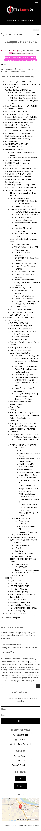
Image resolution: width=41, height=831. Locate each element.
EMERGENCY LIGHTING (20, 602)
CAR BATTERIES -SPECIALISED (18, 90)
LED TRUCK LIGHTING (19, 586)
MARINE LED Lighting (19, 589)
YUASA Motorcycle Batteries (26, 214)
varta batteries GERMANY (21, 309)
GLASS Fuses (24, 450)
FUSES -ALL (19, 448)
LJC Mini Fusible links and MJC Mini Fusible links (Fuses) (28, 507)
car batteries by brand (19, 198)
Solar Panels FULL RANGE (25, 331)
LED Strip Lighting (18, 610)
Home (21, 48)
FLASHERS (18, 551)
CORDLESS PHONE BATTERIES (18, 174)
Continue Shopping (11, 618)
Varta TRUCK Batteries (24, 296)
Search (35, 30)
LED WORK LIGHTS (18, 599)
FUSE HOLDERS (25, 524)
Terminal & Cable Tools (24, 572)
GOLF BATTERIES (12, 141)
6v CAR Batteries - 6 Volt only (22, 92)
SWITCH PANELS (21, 545)
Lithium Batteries (21, 244)
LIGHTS (8, 578)
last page (29, 661)
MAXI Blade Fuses (26, 469)
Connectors (19, 575)
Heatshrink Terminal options (26, 570)
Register (20, 785)
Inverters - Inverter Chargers (22, 537)
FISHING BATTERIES (14, 149)
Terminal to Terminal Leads (26, 377)
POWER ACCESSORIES (23, 553)
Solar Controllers (21, 334)
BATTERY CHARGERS (19, 323)
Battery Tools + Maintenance (22, 429)
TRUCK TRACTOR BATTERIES (17, 114)
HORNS (13, 410)
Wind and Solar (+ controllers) (22, 328)
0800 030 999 (13, 34)
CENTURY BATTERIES (19, 315)
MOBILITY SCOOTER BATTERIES (19, 133)
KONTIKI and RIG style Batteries (23, 157)
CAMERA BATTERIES (14, 166)
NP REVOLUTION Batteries (26, 201)
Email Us (22, 739)
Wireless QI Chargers (23, 556)
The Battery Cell (20, 826)
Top (38, 686)
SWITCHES (19, 542)
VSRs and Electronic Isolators (26, 437)
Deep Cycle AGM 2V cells (24, 271)
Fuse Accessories (21, 521)
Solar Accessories (21, 336)
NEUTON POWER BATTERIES (22, 312)
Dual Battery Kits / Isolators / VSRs (24, 434)
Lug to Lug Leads (21, 372)
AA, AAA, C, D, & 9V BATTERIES (18, 81)
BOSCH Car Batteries (23, 203)
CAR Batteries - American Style (23, 95)
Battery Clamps (16, 407)
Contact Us (20, 760)
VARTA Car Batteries (23, 206)
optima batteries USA (14, 147)
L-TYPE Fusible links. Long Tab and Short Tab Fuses (29, 480)
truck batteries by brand (20, 288)
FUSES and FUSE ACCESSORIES (23, 445)
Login (20, 778)
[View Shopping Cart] (38, 35)
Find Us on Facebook (22, 744)
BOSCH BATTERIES (18, 307)
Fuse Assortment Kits (28, 532)
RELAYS (17, 548)
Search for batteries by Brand (18, 190)
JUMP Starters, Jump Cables (22, 326)
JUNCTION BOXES (22, 534)
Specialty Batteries (13, 182)
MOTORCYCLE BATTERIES (16, 111)
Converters (14, 431)
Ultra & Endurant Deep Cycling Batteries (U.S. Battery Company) (27, 282)
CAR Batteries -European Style (23, 98)
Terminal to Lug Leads (24, 374)
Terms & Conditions (20, 765)
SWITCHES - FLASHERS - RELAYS (23, 540)
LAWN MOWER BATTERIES (16, 144)
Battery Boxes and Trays (20, 347)
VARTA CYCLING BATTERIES (26, 263)
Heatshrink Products (23, 399)
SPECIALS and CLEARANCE (16, 613)
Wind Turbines (20, 339)
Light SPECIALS (16, 580)
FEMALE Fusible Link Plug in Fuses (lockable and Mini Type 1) (28, 488)
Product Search (20, 756)
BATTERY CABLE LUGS (24, 380)
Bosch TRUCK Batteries (24, 298)
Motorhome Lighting (19, 591)
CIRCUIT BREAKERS (22, 518)
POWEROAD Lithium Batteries (27, 212)
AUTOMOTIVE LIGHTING (20, 583)
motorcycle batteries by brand (23, 209)
